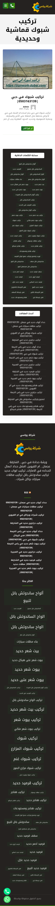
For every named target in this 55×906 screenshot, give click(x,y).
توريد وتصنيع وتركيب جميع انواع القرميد (27, 256)
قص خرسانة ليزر (38, 297)
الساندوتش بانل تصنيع (34, 169)
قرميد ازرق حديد (34, 276)
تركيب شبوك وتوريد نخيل (36, 235)
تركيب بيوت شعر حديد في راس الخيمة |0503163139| (26, 359)
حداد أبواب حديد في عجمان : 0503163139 (26, 322)
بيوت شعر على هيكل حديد (19, 184)
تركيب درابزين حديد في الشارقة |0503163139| (26, 341)
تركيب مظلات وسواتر (34, 240)
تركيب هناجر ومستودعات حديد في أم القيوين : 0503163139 (26, 387)
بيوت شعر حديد (37, 189)
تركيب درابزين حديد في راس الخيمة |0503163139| (26, 394)
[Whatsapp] (7, 899)
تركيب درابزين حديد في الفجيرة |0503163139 (26, 366)
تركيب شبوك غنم (17, 225)
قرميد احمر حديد (18, 271)
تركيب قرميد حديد (16, 235)
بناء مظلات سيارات (16, 179)
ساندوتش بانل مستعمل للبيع (27, 266)
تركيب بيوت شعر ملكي (34, 220)
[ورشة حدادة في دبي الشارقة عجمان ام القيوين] (42, 7)
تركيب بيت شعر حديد (36, 215)
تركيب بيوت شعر (17, 215)
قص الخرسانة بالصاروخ (18, 287)
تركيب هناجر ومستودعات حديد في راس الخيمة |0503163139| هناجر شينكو (26, 408)
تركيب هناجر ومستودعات (27, 251)
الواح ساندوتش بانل (17, 174)
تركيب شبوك (16, 220)
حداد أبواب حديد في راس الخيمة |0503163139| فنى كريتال (26, 348)
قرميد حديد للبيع (37, 287)
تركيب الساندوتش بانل (27, 199)
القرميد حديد (17, 169)
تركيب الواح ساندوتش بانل (27, 210)
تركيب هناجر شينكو (18, 246)
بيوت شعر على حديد (19, 189)
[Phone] (7, 891)
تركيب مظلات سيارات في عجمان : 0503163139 (26, 328)
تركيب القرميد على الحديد (27, 205)
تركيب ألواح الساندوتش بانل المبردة (27, 194)
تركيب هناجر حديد (36, 246)
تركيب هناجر (17, 240)
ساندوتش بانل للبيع (17, 261)
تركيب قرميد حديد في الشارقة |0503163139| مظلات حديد (26, 373)
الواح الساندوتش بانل (37, 174)
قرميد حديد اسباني (35, 282)
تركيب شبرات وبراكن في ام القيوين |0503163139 (26, 335)
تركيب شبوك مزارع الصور (27, 230)
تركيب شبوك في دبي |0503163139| (26, 354)
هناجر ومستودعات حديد (19, 297)
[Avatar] (33, 107)
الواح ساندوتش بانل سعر (36, 179)
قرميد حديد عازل (17, 282)
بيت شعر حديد (39, 184)
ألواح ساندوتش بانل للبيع (27, 163)
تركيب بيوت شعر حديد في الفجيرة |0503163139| (26, 380)
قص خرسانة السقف (17, 292)
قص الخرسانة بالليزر (37, 292)
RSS (26, 492)
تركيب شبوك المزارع (36, 225)
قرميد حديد (19, 276)
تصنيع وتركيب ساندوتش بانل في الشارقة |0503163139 (26, 401)
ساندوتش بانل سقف (37, 261)
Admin (26, 107)
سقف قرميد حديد (36, 271)
